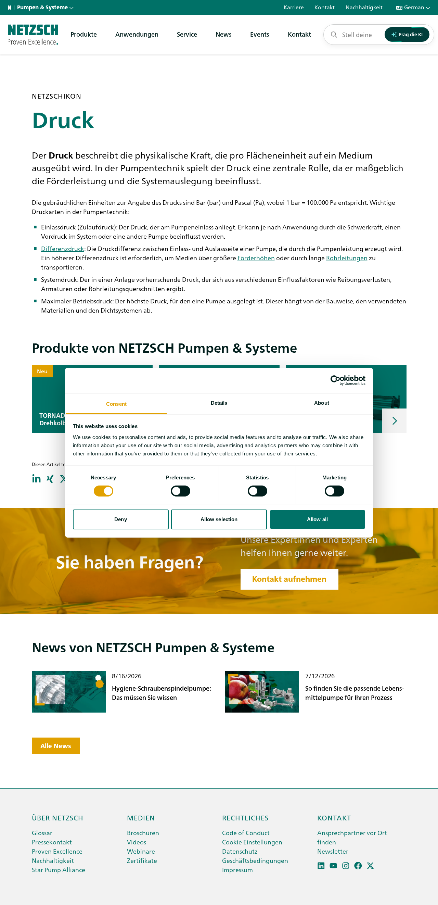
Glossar (42, 832)
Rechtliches (245, 817)
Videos (136, 842)
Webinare (141, 851)
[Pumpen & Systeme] (33, 34)
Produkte (83, 34)
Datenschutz (240, 851)
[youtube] (333, 866)
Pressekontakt (52, 842)
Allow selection (219, 519)
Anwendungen (136, 34)
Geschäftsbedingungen (255, 860)
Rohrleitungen (347, 257)
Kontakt (299, 34)
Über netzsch (57, 817)
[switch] (180, 491)
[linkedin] (321, 866)
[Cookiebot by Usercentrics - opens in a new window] (335, 380)
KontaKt (334, 817)
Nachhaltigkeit (53, 860)
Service (187, 34)
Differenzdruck (62, 248)
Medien (141, 817)
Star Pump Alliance (58, 869)
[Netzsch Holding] (11, 7)
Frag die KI (411, 34)
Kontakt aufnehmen (289, 579)
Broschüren (143, 832)
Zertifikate (142, 860)
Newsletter (332, 851)
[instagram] (346, 866)
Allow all (317, 519)
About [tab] (321, 402)
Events (259, 34)
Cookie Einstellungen (252, 842)
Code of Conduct (246, 832)
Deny (120, 519)
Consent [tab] (116, 403)
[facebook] (358, 866)
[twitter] (370, 866)
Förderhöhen (256, 257)
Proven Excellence (57, 851)
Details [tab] (219, 402)
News (224, 34)
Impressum (237, 869)
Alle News (55, 746)
